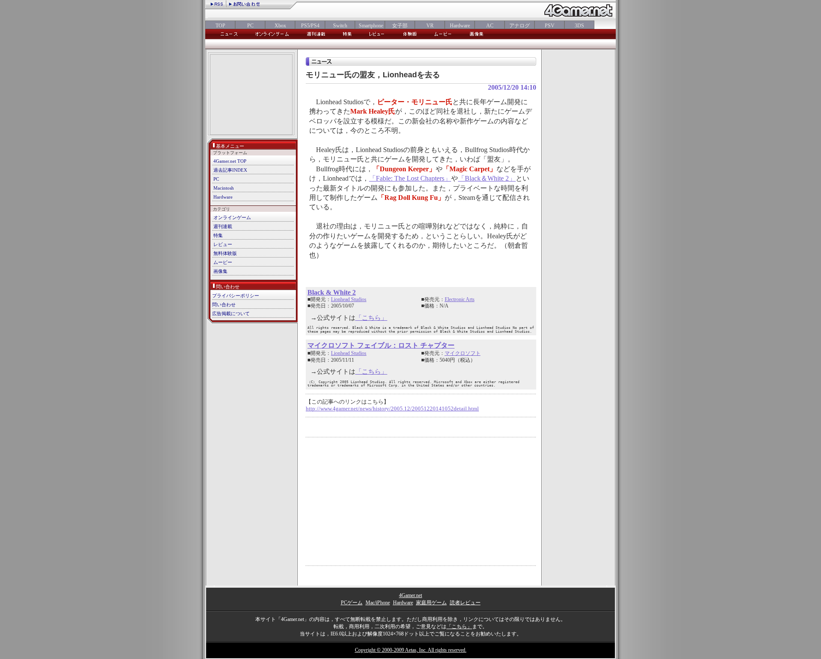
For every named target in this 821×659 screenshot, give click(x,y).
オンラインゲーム (232, 217)
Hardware (460, 26)
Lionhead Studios (348, 299)
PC (250, 26)
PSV (550, 26)
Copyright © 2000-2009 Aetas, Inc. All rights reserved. (411, 650)
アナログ (519, 26)
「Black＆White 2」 (487, 178)
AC (489, 26)
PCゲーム (352, 603)
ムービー (222, 262)
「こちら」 (371, 317)
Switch (340, 26)
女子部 (400, 26)
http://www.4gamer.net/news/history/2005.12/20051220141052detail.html (392, 409)
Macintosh (223, 187)
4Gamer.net (410, 595)
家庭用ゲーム (431, 603)
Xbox (280, 26)
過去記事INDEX (230, 170)
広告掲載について (231, 313)
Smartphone (370, 26)
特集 (218, 235)
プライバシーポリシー (235, 295)
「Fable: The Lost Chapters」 (410, 178)
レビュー (222, 244)
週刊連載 (222, 226)
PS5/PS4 (310, 26)
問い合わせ (224, 304)
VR (430, 26)
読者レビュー (465, 603)
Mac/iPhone (378, 603)
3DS (579, 26)
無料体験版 (225, 253)
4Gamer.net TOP (229, 161)
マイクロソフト (463, 353)
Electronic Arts (460, 299)
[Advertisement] (251, 95)
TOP (220, 26)
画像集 (220, 271)
